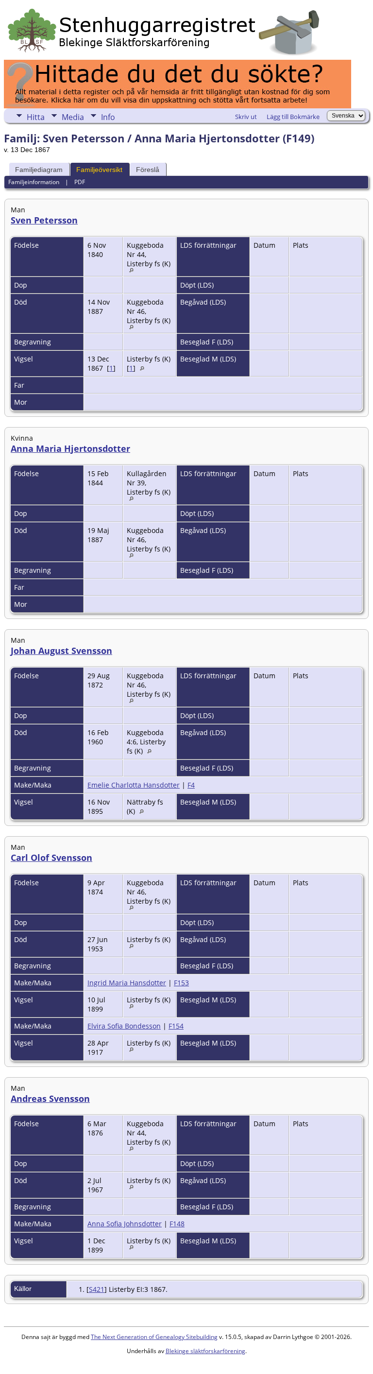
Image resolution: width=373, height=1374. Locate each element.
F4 (191, 785)
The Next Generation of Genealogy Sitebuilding (154, 1337)
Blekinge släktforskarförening (205, 1351)
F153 (181, 982)
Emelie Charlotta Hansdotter (133, 785)
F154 (176, 1025)
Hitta (36, 117)
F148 (177, 1223)
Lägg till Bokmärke (293, 116)
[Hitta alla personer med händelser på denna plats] (134, 270)
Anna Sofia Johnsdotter (124, 1223)
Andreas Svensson (50, 1098)
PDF (79, 182)
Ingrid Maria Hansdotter (126, 982)
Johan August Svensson (61, 650)
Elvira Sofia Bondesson (124, 1025)
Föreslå (147, 169)
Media (73, 117)
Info (108, 117)
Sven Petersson (44, 220)
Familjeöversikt (99, 169)
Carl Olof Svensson (51, 857)
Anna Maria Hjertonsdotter (70, 448)
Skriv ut (246, 116)
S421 (96, 1289)
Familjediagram (39, 169)
